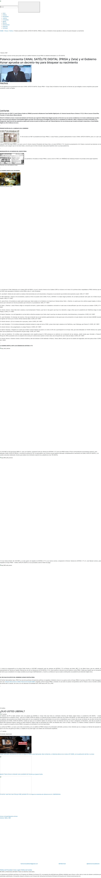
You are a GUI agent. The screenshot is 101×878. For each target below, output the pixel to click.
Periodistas (6, 16)
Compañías (6, 20)
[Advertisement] (41, 42)
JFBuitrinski (62, 863)
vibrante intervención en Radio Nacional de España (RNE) (20, 681)
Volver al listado (4, 816)
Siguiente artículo (13, 816)
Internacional (6, 24)
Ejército (5, 23)
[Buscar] (29, 7)
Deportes (5, 26)
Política (5, 15)
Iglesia (4, 21)
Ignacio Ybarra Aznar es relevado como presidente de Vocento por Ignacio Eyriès (21, 774)
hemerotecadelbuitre (29, 863)
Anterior (5, 818)
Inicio (4, 13)
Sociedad (5, 28)
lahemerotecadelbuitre (93, 863)
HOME (1, 31)
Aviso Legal (16, 870)
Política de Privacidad (6, 870)
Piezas (6, 31)
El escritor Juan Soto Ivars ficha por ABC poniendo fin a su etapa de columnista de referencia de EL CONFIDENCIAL (30, 794)
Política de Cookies (26, 870)
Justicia (5, 18)
